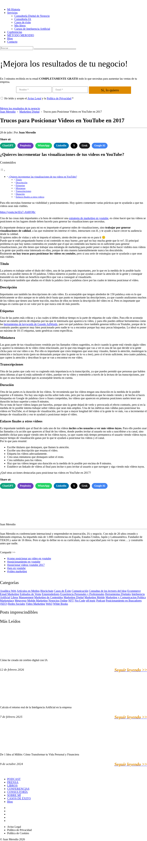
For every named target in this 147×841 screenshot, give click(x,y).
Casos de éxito (22, 22)
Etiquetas (20, 185)
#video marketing (17, 571)
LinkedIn (61, 145)
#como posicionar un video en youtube (29, 558)
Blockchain (46, 590)
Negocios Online (58, 600)
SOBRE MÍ (14, 795)
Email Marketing (9, 594)
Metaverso (21, 600)
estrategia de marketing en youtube (88, 218)
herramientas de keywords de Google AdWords (30, 324)
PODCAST (14, 779)
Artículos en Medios (28, 590)
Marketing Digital (74, 597)
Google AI (99, 145)
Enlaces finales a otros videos (30, 196)
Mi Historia (13, 9)
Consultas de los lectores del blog (108, 590)
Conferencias (14, 32)
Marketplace (7, 600)
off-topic (91, 600)
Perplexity (25, 145)
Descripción (21, 182)
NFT (71, 600)
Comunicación (80, 590)
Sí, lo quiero (110, 90)
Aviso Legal (34, 98)
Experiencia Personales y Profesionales (82, 594)
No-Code (80, 600)
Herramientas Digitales (118, 594)
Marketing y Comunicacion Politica (126, 597)
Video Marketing (35, 603)
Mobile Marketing (37, 600)
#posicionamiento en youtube (23, 561)
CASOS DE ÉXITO (19, 798)
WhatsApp (43, 145)
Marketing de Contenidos (48, 597)
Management (26, 597)
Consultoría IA (22, 19)
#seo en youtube (16, 568)
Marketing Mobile (94, 597)
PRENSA (12, 782)
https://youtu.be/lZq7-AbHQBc (17, 212)
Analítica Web (8, 590)
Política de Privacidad (59, 98)
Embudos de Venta (30, 594)
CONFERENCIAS (18, 788)
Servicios (12, 12)
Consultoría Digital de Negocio (32, 15)
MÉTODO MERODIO (20, 35)
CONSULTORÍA (17, 791)
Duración (20, 194)
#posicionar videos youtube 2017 (26, 564)
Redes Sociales (16, 603)
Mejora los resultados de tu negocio (20, 108)
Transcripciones (23, 191)
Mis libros (20, 25)
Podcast (100, 600)
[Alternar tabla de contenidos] (2, 170)
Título (19, 179)
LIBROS (12, 785)
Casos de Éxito (62, 590)
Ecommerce (134, 590)
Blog (10, 38)
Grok (84, 145)
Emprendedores (51, 594)
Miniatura (20, 188)
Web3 (49, 603)
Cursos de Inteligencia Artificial (32, 28)
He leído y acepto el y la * (39, 98)
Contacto (12, 41)
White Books (60, 603)
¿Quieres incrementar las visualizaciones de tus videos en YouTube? (43, 176)
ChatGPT (8, 145)
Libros (14, 597)
